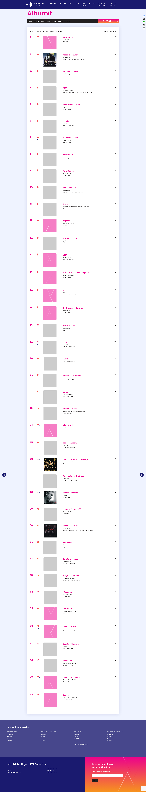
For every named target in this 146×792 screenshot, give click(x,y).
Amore (65, 495)
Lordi (65, 392)
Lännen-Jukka (67, 140)
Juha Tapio (68, 171)
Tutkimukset (52, 3)
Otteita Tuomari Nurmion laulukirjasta (74, 411)
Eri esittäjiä (70, 238)
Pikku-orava (69, 325)
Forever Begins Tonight (70, 680)
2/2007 (107, 21)
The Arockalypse (68, 394)
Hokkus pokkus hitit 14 (69, 611)
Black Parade (66, 310)
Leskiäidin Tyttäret (68, 90)
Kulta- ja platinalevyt (102, 4)
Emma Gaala (84, 4)
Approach (66, 478)
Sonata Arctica (70, 559)
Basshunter (68, 154)
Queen (65, 359)
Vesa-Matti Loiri (71, 104)
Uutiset (92, 3)
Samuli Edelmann (71, 644)
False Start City (67, 595)
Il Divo (66, 121)
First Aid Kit (66, 445)
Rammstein (68, 37)
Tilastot (62, 3)
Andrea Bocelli (70, 492)
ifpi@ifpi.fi (50, 771)
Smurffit (67, 609)
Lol (63, 157)
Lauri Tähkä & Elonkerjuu (76, 459)
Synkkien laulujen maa (69, 241)
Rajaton (66, 221)
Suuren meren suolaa (69, 663)
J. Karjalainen (70, 138)
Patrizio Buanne (71, 677)
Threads (9, 740)
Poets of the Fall (72, 509)
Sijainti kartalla (13, 772)
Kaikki (30, 21)
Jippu (65, 204)
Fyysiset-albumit (57, 21)
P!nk (65, 342)
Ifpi (43, 3)
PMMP (65, 88)
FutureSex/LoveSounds (69, 378)
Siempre (65, 124)
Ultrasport (68, 592)
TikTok (76, 736)
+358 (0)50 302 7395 (52, 769)
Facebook (9, 736)
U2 (64, 290)
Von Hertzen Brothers (73, 476)
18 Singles (65, 293)
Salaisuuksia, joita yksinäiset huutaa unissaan (76, 207)
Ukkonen (65, 545)
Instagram (10, 734)
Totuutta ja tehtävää (69, 578)
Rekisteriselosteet (51, 773)
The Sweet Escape (68, 629)
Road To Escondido (68, 275)
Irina (66, 695)
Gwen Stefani (69, 626)
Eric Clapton (82, 272)
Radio (48, 21)
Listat (71, 3)
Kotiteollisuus (70, 526)
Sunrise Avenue (70, 71)
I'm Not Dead (66, 345)
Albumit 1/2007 (4, 475)
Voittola (65, 647)
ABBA (65, 255)
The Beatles (69, 425)
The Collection (67, 561)
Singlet (36, 21)
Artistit (67, 21)
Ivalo (64, 107)
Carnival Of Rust (67, 512)
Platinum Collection (69, 361)
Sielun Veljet (70, 408)
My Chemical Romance (73, 308)
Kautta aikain (66, 57)
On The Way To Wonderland (71, 74)
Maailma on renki (68, 462)
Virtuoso (67, 660)
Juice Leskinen (70, 55)
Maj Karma (67, 542)
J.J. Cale (67, 272)
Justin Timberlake (72, 375)
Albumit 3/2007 (142, 475)
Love (64, 428)
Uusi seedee (66, 328)
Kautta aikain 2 (67, 190)
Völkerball (66, 40)
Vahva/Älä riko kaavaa (70, 697)
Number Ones (67, 257)
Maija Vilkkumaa (71, 575)
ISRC (77, 3)
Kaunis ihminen (67, 173)
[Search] (112, 3)
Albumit (43, 21)
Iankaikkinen (66, 528)
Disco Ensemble (70, 443)
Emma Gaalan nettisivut (81, 744)
